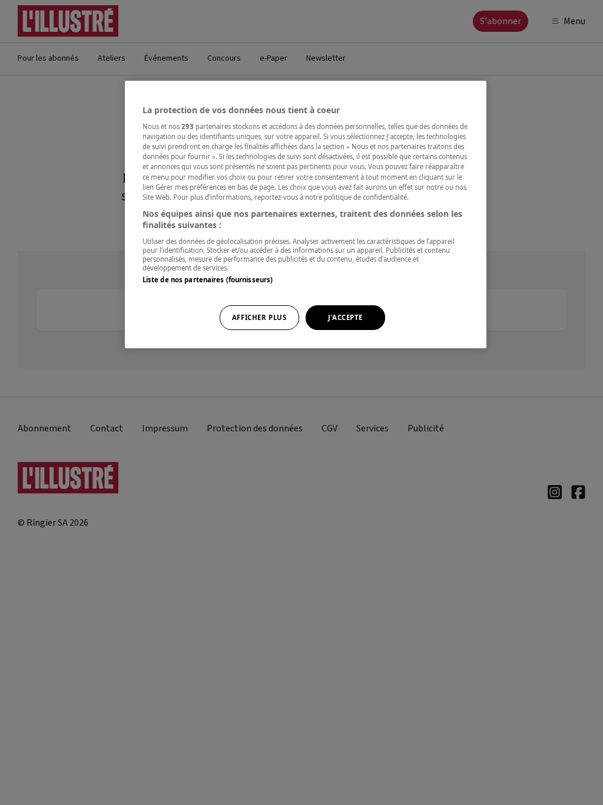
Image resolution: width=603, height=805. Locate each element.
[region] (305, 215)
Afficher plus (259, 317)
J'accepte (345, 317)
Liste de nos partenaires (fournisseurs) (208, 279)
